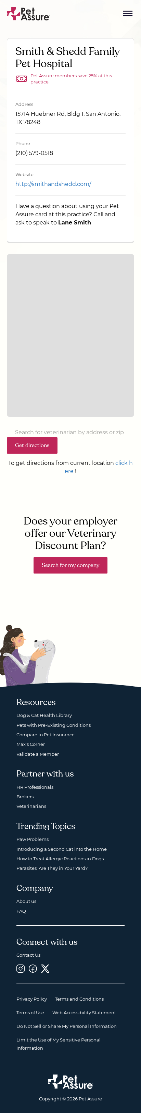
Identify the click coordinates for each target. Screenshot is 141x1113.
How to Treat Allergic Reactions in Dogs (60, 858)
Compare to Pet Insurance (45, 734)
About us (26, 901)
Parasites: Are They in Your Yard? (52, 868)
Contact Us (28, 955)
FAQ (21, 911)
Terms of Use (30, 1012)
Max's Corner (30, 744)
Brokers (25, 796)
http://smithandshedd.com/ (53, 184)
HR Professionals (34, 787)
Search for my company (70, 565)
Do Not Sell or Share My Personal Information (66, 1026)
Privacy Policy (31, 999)
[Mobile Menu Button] (128, 13)
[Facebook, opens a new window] (33, 968)
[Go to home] (28, 13)
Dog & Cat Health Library (44, 715)
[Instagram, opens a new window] (20, 968)
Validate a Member (37, 754)
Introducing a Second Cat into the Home (61, 849)
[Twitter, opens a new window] (45, 968)
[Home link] (70, 1081)
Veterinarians (31, 806)
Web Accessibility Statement (84, 1012)
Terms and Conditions (79, 999)
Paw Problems (32, 839)
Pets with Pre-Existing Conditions (53, 725)
